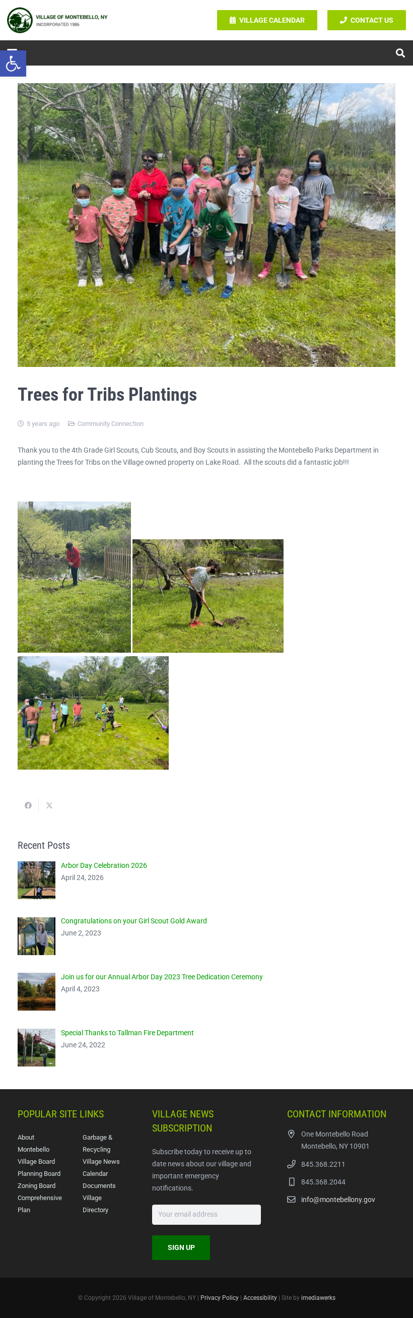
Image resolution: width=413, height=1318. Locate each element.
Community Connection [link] (111, 423)
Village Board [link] (36, 1161)
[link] (13, 63)
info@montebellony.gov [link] (338, 1200)
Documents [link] (99, 1185)
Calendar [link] (95, 1173)
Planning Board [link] (39, 1173)
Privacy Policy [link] (219, 1297)
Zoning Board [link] (36, 1185)
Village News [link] (101, 1161)
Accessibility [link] (260, 1297)
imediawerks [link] (318, 1297)
